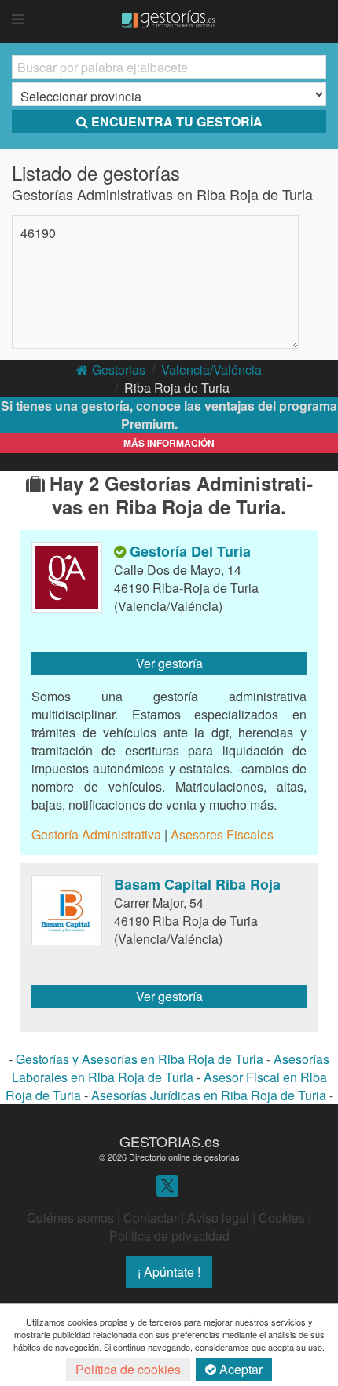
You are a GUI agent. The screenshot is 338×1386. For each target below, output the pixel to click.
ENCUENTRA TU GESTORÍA (177, 121)
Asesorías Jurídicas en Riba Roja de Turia (208, 1095)
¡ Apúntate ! (169, 1272)
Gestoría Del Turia (190, 551)
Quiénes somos (70, 1218)
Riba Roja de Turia (177, 387)
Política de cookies (128, 1369)
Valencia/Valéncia (211, 369)
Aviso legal (218, 1218)
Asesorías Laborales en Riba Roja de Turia (171, 1068)
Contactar (150, 1218)
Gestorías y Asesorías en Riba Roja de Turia (139, 1059)
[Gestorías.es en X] (167, 1185)
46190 (38, 233)
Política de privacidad (169, 1236)
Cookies (282, 1218)
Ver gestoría (169, 663)
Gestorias (118, 369)
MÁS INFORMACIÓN (169, 443)
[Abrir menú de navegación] (17, 19)
